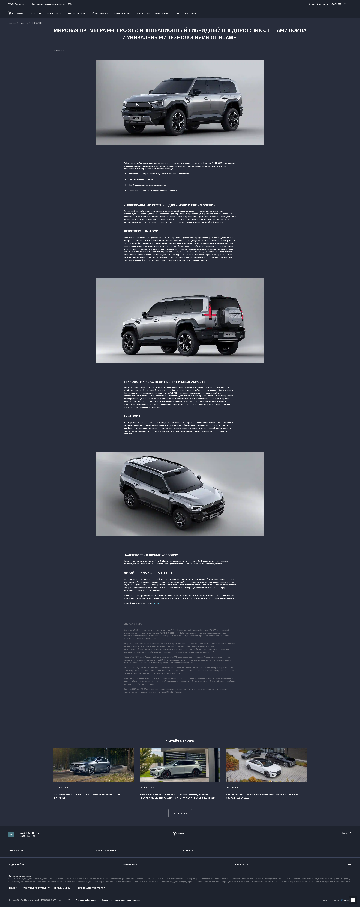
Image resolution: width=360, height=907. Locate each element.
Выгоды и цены (62, 888)
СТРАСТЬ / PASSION (76, 13)
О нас (177, 13)
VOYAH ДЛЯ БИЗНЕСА (106, 850)
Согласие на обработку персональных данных (121, 900)
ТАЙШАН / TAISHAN (99, 13)
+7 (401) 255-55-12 (27, 836)
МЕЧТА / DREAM (54, 13)
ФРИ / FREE (36, 13)
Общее (11, 888)
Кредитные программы (34, 888)
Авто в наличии (121, 13)
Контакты (190, 13)
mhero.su (155, 603)
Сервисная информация (90, 888)
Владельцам (161, 13)
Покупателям (143, 13)
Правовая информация (86, 900)
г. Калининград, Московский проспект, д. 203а (51, 4)
